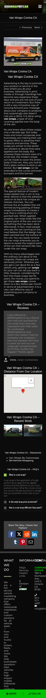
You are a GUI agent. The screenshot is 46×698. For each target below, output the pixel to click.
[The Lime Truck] (13, 426)
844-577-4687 (37, 600)
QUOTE (12, 694)
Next (37, 27)
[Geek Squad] (33, 426)
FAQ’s (22, 567)
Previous (27, 27)
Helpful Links (23, 574)
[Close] (31, 380)
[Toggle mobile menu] (40, 6)
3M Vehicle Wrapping (21, 460)
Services (23, 570)
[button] (23, 391)
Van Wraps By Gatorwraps (24, 457)
